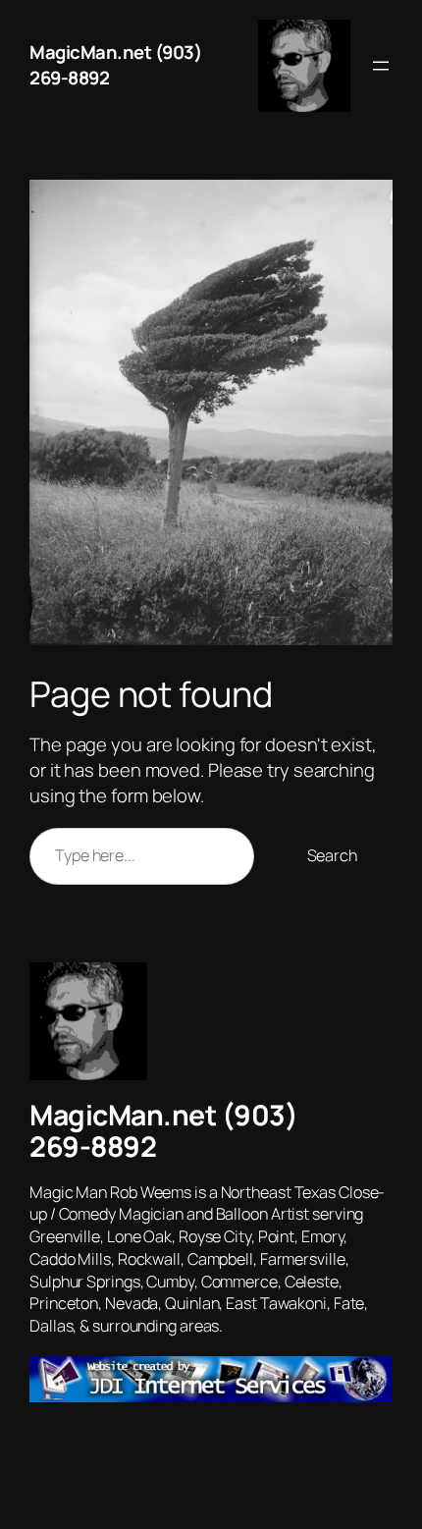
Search (332, 855)
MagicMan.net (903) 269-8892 (115, 64)
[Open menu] (381, 66)
